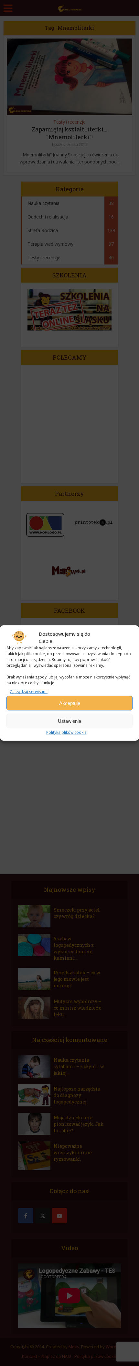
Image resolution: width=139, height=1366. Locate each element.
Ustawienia (69, 720)
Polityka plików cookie (66, 732)
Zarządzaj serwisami (29, 691)
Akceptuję (69, 703)
